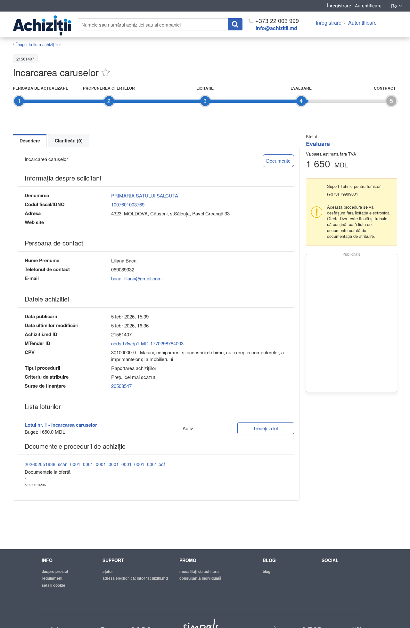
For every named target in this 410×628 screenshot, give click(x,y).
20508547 (121, 385)
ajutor (107, 571)
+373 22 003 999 (276, 20)
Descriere (30, 140)
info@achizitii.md (276, 28)
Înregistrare (339, 5)
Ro (394, 6)
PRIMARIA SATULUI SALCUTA (144, 195)
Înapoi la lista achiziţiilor (38, 44)
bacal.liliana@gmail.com (136, 278)
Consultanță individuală (200, 578)
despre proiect (55, 571)
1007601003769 (127, 204)
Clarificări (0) (69, 140)
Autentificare (368, 5)
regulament (52, 578)
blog (266, 571)
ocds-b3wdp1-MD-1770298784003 (147, 343)
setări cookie (53, 585)
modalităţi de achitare (199, 571)
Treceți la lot (265, 428)
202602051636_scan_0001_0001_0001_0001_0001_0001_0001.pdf (95, 464)
